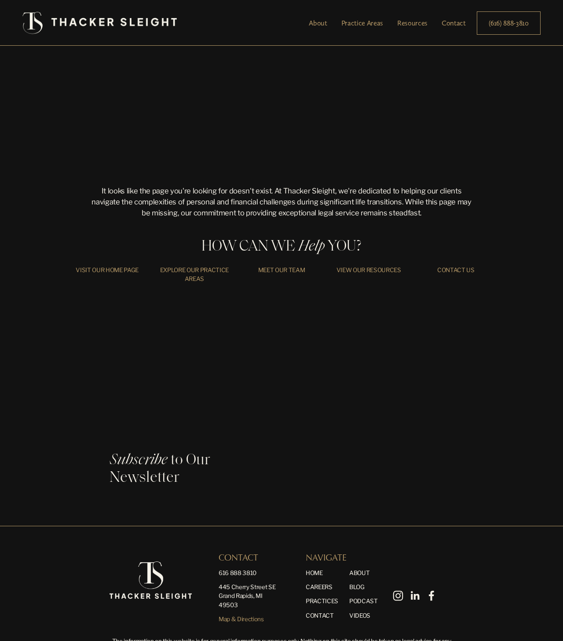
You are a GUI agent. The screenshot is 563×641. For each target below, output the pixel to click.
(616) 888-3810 (508, 22)
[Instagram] (398, 595)
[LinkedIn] (414, 595)
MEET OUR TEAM (281, 269)
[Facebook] (431, 595)
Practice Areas (362, 22)
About (318, 22)
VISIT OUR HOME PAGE (107, 269)
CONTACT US (456, 269)
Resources (412, 22)
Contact (454, 22)
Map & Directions (241, 619)
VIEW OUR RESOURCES (368, 269)
